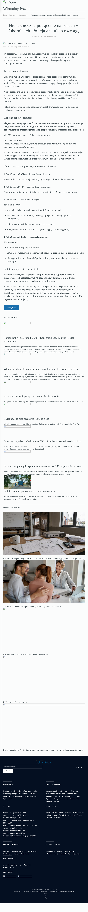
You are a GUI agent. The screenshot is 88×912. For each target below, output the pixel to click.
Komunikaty (7, 799)
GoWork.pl (53, 892)
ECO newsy (27, 865)
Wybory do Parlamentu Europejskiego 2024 (20, 836)
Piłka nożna (60, 794)
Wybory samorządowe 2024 (14, 833)
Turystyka (76, 796)
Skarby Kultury (33, 851)
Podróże (49, 815)
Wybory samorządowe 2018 (14, 825)
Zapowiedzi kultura (18, 851)
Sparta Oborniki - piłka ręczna (57, 791)
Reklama (44, 892)
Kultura (17, 854)
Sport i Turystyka (53, 784)
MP (45, 36)
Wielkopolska (16, 791)
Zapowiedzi (64, 799)
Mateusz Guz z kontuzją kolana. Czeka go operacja (25, 654)
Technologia (50, 851)
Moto (69, 854)
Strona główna (11, 308)
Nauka (71, 851)
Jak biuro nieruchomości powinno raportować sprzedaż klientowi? (32, 606)
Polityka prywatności (31, 892)
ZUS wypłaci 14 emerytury (15, 702)
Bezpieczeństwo (51, 36)
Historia (68, 812)
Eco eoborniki (9, 858)
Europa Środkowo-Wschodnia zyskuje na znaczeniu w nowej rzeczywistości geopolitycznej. (43, 750)
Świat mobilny (62, 851)
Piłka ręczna (50, 794)
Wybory (6, 806)
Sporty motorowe (52, 801)
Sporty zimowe (51, 796)
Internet (63, 854)
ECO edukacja (8, 867)
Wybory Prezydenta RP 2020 (14, 815)
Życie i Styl (51, 806)
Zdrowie (49, 818)
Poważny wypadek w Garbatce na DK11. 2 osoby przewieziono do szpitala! (43, 441)
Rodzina (57, 818)
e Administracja (52, 854)
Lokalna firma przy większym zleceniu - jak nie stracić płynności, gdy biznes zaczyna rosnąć (43, 558)
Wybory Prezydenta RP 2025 (14, 812)
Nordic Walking (65, 796)
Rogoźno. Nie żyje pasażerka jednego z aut (26, 418)
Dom (55, 815)
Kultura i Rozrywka (12, 845)
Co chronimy (16, 865)
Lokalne (6, 791)
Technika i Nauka (53, 845)
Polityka (33, 794)
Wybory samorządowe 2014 (14, 831)
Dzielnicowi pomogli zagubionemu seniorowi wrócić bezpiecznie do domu (43, 466)
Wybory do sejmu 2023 (12, 828)
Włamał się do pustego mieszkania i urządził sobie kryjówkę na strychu (41, 369)
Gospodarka (17, 796)
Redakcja (17, 892)
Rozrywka (25, 854)
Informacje (8, 784)
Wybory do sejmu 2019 (12, 818)
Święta (54, 812)
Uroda (60, 812)
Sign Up (8, 770)
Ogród (61, 815)
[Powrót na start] (18, 6)
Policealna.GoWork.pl (67, 892)
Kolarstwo (74, 791)
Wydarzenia (7, 854)
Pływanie (49, 799)
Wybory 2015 (31, 825)
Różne (79, 815)
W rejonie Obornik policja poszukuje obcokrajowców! (32, 396)
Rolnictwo (7, 796)
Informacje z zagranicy (12, 794)
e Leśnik (6, 865)
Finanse (25, 794)
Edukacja (76, 854)
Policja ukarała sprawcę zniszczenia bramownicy (29, 491)
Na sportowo (72, 794)
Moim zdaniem (78, 812)
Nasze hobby (70, 815)
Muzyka (6, 851)
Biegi (56, 799)
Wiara (48, 812)
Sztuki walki (74, 799)
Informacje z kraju (30, 791)
